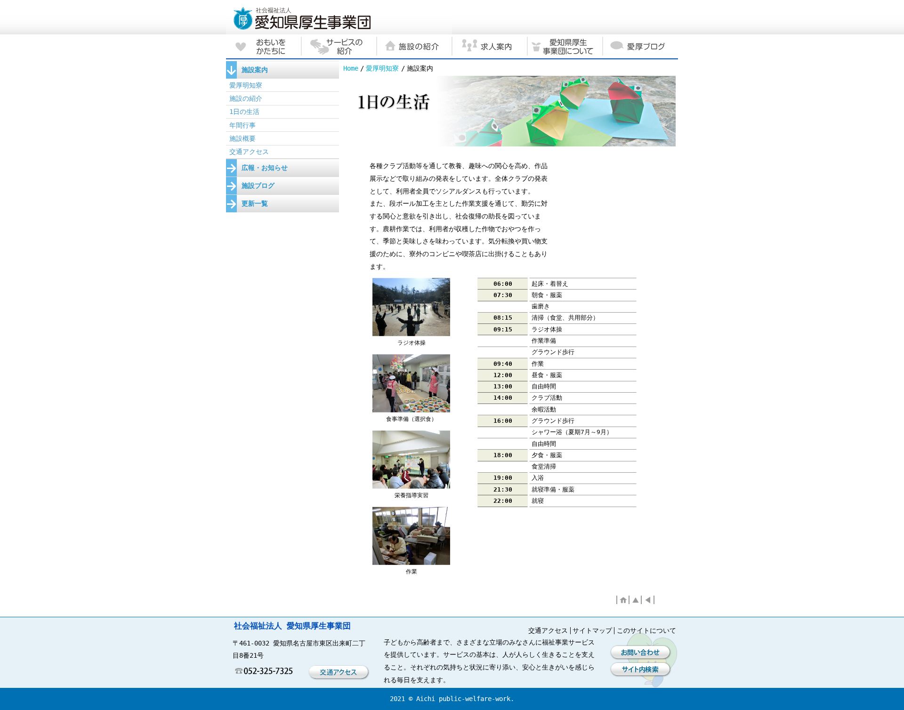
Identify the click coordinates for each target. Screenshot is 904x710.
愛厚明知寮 (382, 68)
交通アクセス (249, 151)
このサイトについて (646, 630)
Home (350, 68)
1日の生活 (244, 111)
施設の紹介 (245, 98)
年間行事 (242, 125)
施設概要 (242, 138)
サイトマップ (592, 630)
